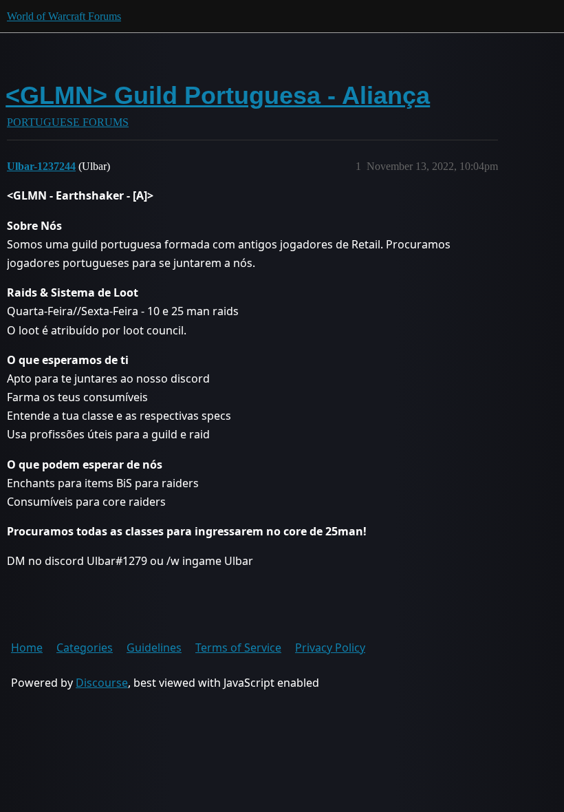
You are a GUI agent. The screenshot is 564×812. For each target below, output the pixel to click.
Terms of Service (238, 647)
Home (27, 647)
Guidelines (154, 647)
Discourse (102, 682)
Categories (84, 647)
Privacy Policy (330, 647)
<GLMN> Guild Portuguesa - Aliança (218, 95)
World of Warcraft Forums (64, 16)
